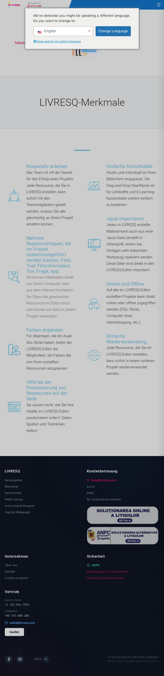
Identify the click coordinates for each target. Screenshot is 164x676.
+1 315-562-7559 (17, 604)
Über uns (11, 565)
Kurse (91, 486)
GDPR (95, 565)
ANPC (90, 493)
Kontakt (10, 571)
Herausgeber (13, 480)
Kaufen (14, 632)
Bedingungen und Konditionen (108, 571)
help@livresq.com (104, 480)
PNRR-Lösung (14, 499)
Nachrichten (13, 493)
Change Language (113, 31)
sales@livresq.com (22, 623)
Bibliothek (11, 486)
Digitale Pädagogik (17, 512)
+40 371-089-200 (17, 615)
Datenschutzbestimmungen (105, 578)
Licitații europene (16, 578)
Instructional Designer (20, 506)
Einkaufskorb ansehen (106, 499)
